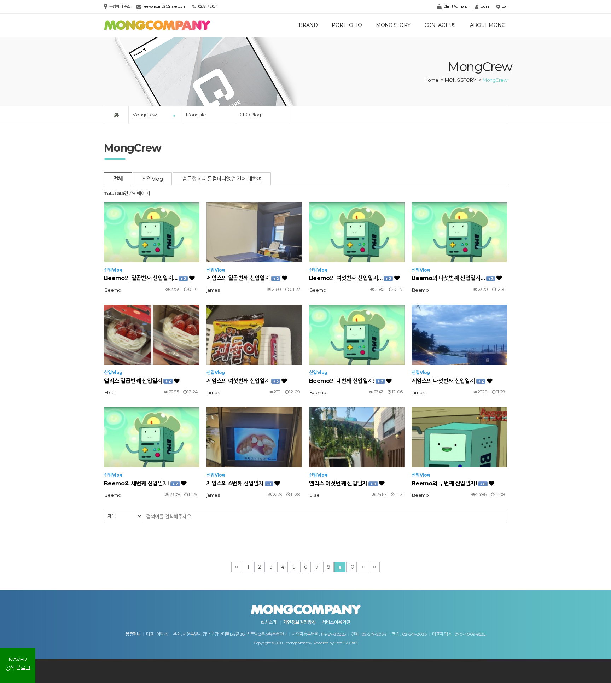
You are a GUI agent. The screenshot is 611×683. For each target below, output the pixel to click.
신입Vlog (152, 178)
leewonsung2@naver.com (165, 6)
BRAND (308, 25)
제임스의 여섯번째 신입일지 (242, 381)
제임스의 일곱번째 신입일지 (242, 278)
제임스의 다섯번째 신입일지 (448, 381)
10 (351, 567)
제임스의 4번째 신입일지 (239, 483)
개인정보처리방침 (299, 622)
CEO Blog (250, 114)
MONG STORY (393, 25)
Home (431, 80)
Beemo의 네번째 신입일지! (346, 381)
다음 (363, 567)
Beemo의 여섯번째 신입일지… (350, 278)
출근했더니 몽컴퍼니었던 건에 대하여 (222, 178)
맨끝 (374, 567)
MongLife (196, 114)
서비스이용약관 (336, 622)
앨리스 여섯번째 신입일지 (342, 483)
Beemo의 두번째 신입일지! (449, 483)
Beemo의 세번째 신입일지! (141, 483)
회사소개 (269, 622)
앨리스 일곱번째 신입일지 (137, 381)
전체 (118, 178)
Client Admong (455, 6)
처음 (236, 567)
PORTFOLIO (347, 25)
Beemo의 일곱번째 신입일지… (145, 278)
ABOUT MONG (487, 25)
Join (505, 6)
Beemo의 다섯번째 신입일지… (452, 278)
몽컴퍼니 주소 (120, 6)
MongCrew (144, 114)
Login (484, 6)
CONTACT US (439, 25)
